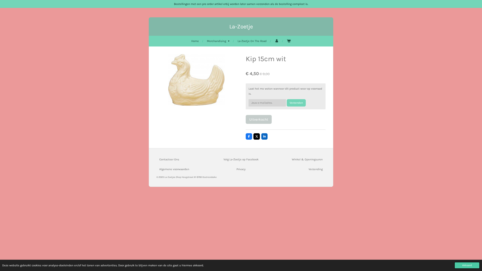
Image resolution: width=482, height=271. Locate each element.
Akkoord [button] (467, 265)
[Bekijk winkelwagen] (288, 41)
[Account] (276, 41)
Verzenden (296, 102)
